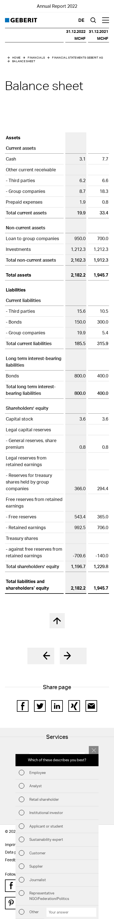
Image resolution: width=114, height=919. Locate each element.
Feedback (13, 859)
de (81, 20)
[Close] (94, 750)
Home (16, 57)
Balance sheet (23, 61)
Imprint (11, 844)
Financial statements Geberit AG (77, 57)
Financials (36, 57)
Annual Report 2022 (57, 6)
